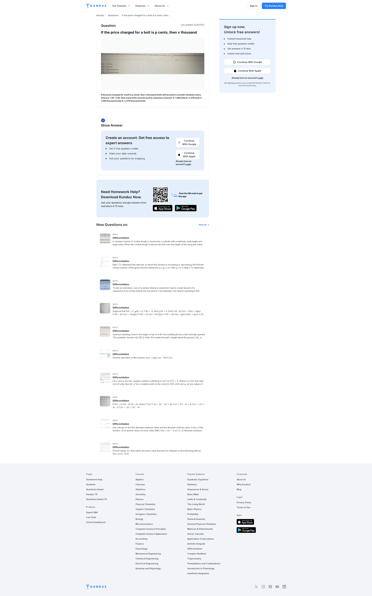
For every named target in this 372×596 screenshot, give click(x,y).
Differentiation (121, 237)
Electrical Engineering (147, 563)
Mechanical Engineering (148, 553)
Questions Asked (94, 489)
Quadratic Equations (197, 479)
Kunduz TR (91, 494)
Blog (239, 489)
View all (202, 224)
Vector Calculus (195, 534)
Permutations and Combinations (203, 563)
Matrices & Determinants (200, 529)
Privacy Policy (250, 85)
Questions (113, 15)
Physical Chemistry (145, 504)
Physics (140, 499)
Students (90, 484)
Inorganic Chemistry (146, 514)
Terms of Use (243, 507)
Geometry (141, 494)
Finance (140, 544)
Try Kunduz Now (274, 5)
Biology (139, 519)
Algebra (140, 479)
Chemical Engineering (147, 558)
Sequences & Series (197, 489)
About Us (160, 5)
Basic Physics (194, 509)
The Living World (196, 504)
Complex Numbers (196, 553)
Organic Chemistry (145, 509)
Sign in (253, 5)
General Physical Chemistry (201, 524)
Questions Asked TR (96, 499)
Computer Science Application (151, 534)
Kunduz (100, 15)
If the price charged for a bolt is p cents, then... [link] (146, 15)
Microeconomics (144, 524)
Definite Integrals (196, 544)
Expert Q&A (92, 512)
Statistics (140, 489)
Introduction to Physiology (200, 568)
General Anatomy (196, 519)
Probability (192, 514)
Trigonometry (194, 558)
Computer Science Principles (151, 529)
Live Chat (91, 517)
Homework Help (94, 479)
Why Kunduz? (244, 484)
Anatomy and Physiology (148, 568)
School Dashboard (95, 522)
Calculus (140, 484)
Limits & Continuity (196, 499)
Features (140, 5)
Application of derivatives (200, 539)
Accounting (141, 539)
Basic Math (193, 494)
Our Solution (119, 5)
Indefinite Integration (198, 573)
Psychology (141, 548)
